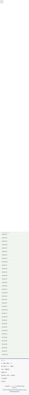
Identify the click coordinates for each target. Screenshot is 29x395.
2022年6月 (4, 296)
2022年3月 (4, 299)
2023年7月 (4, 279)
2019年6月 (4, 320)
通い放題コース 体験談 (7, 366)
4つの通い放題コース (6, 363)
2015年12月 (5, 354)
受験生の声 (4, 372)
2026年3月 (4, 241)
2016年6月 (4, 344)
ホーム (3, 360)
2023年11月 (5, 275)
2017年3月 (4, 340)
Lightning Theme (19, 389)
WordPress (10, 389)
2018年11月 (5, 330)
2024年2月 (4, 272)
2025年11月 (5, 244)
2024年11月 (5, 261)
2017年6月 (4, 337)
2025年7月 (4, 248)
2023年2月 (4, 289)
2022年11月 (5, 292)
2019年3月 (4, 323)
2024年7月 (4, 265)
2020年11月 (5, 309)
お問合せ (3, 381)
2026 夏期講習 (5, 369)
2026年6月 (4, 234)
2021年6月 (4, 306)
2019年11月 (5, 316)
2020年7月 (4, 313)
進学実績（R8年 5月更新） (8, 375)
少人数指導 (4, 378)
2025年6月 (4, 251)
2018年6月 (4, 334)
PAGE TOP (26, 381)
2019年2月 (4, 327)
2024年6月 (4, 268)
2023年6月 (4, 282)
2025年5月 (4, 255)
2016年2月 (4, 351)
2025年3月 (4, 258)
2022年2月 (4, 303)
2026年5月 (4, 237)
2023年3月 (4, 286)
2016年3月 (4, 347)
